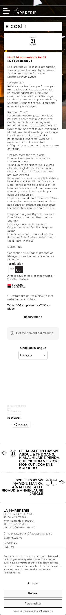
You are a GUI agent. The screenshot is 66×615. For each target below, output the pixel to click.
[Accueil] (25, 11)
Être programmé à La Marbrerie (28, 533)
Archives (10, 542)
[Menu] (6, 11)
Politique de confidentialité (38, 610)
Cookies (17, 610)
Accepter (33, 583)
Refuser (33, 593)
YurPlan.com (14, 411)
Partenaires (13, 538)
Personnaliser (33, 603)
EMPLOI (9, 547)
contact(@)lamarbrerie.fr (20, 527)
